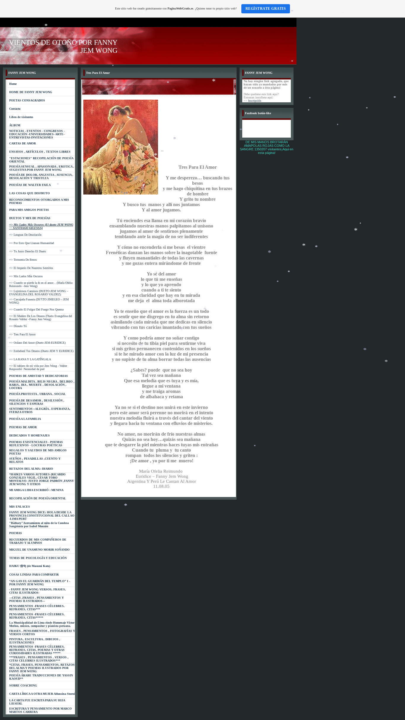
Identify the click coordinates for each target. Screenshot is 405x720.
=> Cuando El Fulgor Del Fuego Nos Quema (36, 309)
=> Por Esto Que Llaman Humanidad (31, 243)
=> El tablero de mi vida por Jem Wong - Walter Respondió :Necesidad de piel (38, 367)
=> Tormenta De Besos (23, 259)
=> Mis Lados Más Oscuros (26, 276)
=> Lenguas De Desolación (25, 234)
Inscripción (254, 100)
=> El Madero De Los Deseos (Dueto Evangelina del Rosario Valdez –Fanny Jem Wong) (40, 317)
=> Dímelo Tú (18, 326)
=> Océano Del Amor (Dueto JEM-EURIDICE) (37, 342)
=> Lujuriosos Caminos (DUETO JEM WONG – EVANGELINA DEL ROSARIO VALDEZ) (38, 292)
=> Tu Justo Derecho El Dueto (27, 251)
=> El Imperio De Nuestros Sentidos (31, 268)
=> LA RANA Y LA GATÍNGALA (30, 359)
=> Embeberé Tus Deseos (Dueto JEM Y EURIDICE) (41, 351)
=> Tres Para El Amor (22, 334)
